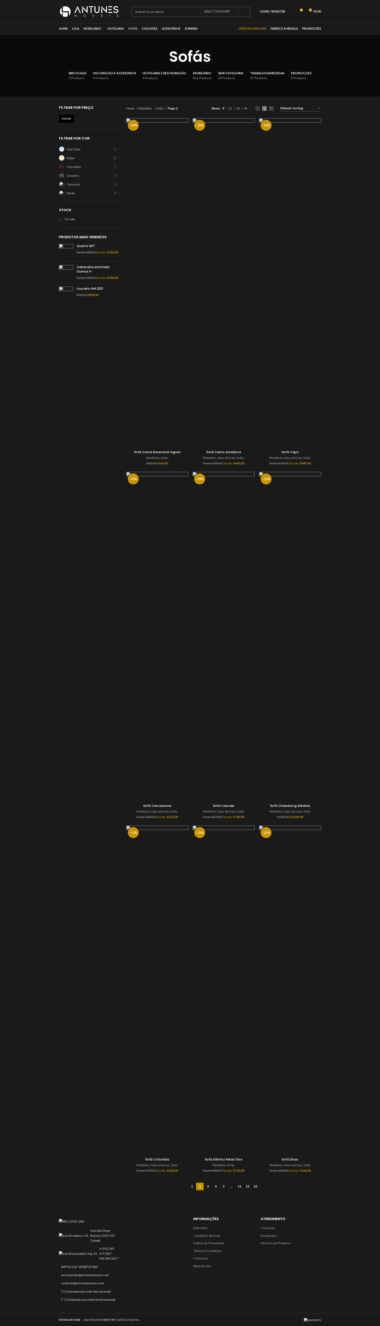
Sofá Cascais (223, 806)
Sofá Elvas (290, 1159)
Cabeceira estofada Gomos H (93, 269)
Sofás (160, 108)
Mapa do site (202, 1266)
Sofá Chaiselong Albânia (290, 806)
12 (247, 1186)
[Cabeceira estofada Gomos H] (66, 272)
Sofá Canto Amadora (223, 452)
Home (130, 108)
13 (255, 1186)
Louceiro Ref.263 (90, 289)
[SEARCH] (244, 12)
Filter (66, 118)
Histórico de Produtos (276, 1243)
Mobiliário (145, 108)
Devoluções (269, 1235)
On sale (69, 219)
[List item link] (89, 1253)
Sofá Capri (290, 452)
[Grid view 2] (258, 108)
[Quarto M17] (66, 251)
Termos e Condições (207, 1251)
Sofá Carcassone (157, 806)
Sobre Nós (200, 1228)
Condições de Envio (206, 1235)
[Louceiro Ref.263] (66, 294)
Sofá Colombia (157, 1159)
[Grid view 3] (264, 108)
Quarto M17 (86, 246)
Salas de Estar (226, 458)
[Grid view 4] (271, 108)
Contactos (200, 1258)
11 (239, 1186)
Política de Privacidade (208, 1243)
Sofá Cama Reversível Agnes (157, 452)
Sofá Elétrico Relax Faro (224, 1159)
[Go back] (163, 56)
